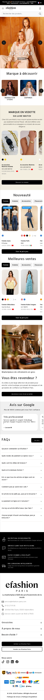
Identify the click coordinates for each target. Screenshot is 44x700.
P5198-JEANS (25, 245)
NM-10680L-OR (25, 169)
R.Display (4, 243)
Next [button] (40, 42)
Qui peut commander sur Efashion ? (15, 449)
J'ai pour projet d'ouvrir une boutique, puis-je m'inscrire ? (18, 516)
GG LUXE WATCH (7, 169)
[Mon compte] (40, 8)
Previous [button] (4, 42)
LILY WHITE (24, 307)
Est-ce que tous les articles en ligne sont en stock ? (18, 478)
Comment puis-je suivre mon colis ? (15, 487)
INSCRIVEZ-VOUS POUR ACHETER (22, 394)
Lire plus (36, 440)
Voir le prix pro (22, 251)
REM (22, 243)
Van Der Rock (6, 307)
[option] (22, 42)
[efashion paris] (12, 8)
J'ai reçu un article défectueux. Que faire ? (17, 508)
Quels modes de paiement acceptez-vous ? (18, 456)
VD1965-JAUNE (6, 309)
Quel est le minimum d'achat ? (13, 470)
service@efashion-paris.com (15, 602)
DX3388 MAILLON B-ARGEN (8, 172)
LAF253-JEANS (6, 245)
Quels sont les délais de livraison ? (14, 463)
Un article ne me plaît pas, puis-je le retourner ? (19, 494)
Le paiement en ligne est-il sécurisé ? (15, 501)
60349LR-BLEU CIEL (27, 309)
